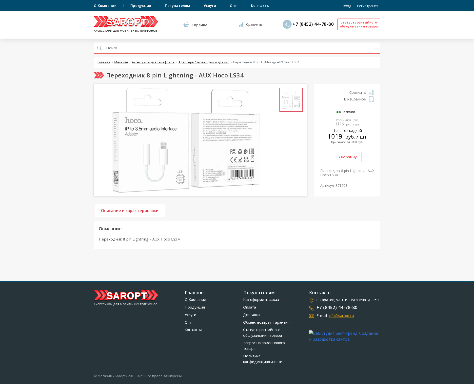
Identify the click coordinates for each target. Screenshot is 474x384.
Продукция (140, 5)
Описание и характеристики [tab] (130, 210)
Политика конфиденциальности (262, 358)
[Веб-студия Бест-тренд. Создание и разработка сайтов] (344, 336)
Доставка (251, 314)
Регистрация (367, 5)
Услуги (210, 5)
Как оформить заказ (261, 299)
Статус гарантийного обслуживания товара (262, 332)
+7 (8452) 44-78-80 (313, 24)
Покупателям (177, 5)
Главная (104, 62)
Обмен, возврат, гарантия (266, 322)
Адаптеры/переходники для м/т (203, 62)
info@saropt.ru (341, 315)
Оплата (249, 307)
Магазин (121, 62)
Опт (233, 5)
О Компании (105, 5)
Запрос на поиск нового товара (264, 345)
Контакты (260, 5)
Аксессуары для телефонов (153, 62)
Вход (347, 5)
